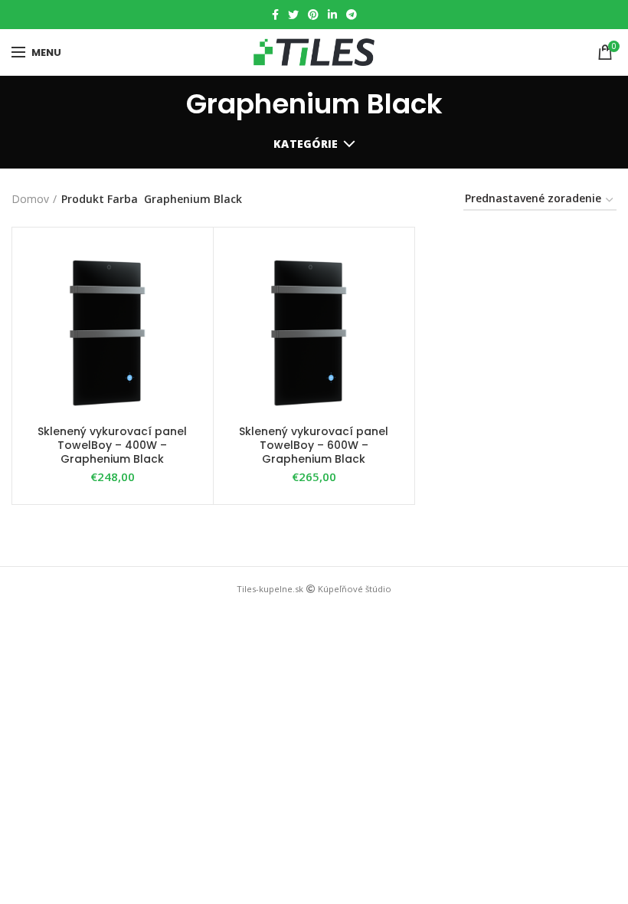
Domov (30, 199)
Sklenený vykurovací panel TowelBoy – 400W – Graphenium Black (112, 445)
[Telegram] (351, 15)
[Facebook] (275, 15)
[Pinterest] (313, 15)
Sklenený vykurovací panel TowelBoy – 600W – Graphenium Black (313, 445)
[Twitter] (293, 15)
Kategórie (306, 143)
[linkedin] (332, 15)
